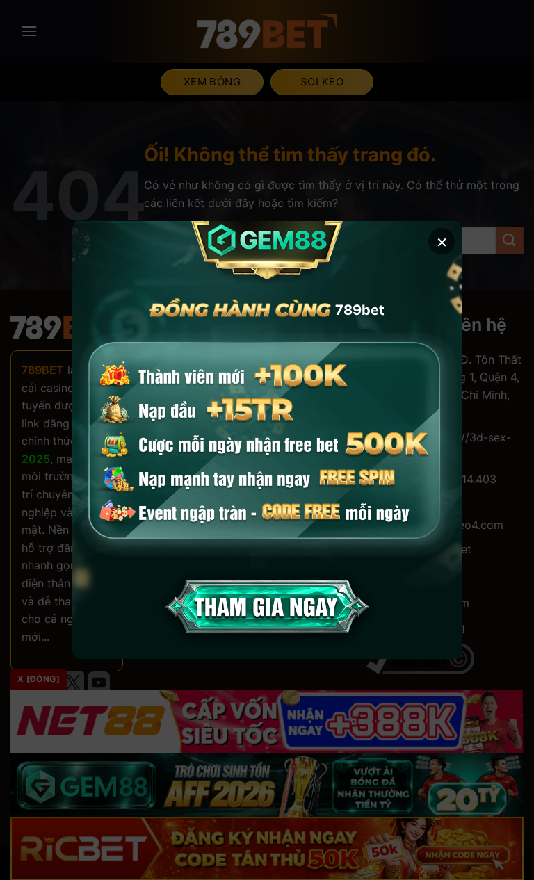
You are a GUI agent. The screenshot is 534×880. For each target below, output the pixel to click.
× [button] (442, 241)
